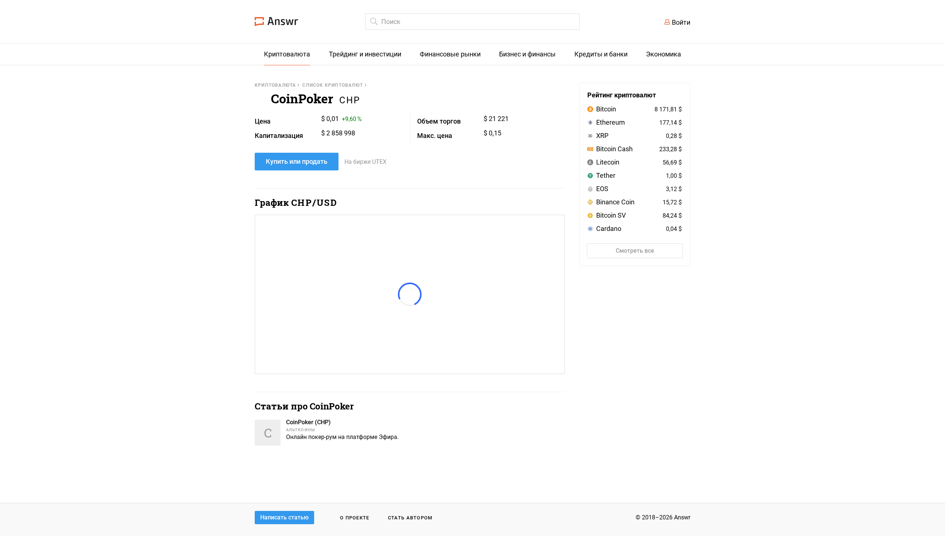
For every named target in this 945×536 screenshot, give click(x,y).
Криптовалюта (275, 85)
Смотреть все (635, 250)
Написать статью (284, 517)
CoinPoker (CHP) (308, 422)
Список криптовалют (332, 85)
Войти (681, 22)
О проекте (355, 518)
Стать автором (410, 518)
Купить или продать (296, 161)
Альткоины (300, 430)
